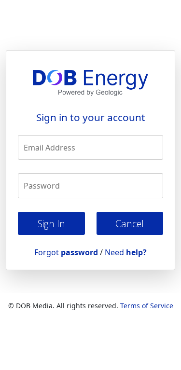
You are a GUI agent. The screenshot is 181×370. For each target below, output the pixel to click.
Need (126, 252)
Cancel (129, 223)
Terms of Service (146, 305)
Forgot (66, 252)
